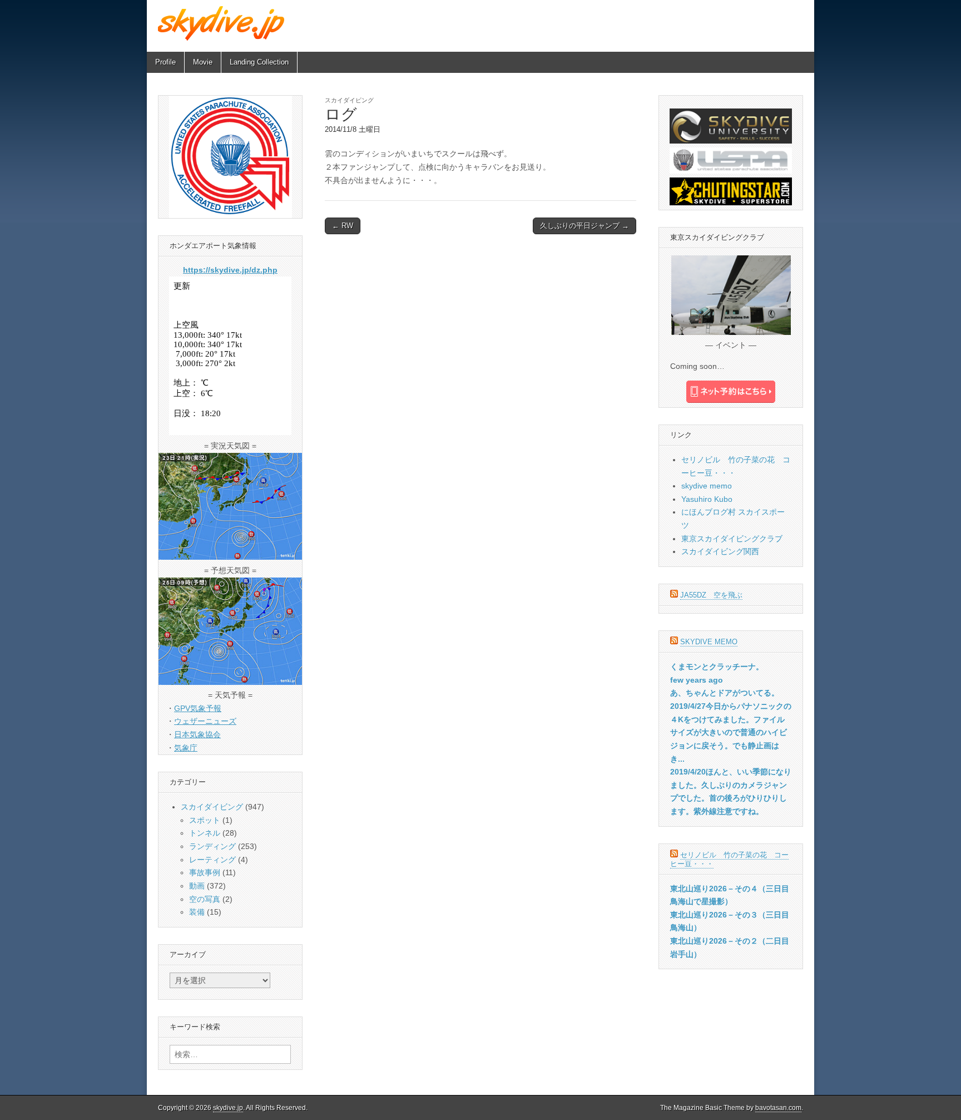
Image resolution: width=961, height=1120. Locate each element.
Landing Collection (259, 62)
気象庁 (185, 747)
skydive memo (706, 485)
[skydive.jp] (223, 23)
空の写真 (204, 899)
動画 (197, 885)
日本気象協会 (197, 734)
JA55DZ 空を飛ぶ (711, 595)
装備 (197, 911)
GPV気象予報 (197, 708)
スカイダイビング (349, 100)
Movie (202, 62)
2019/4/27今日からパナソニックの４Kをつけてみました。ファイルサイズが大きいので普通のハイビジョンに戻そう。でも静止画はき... (730, 732)
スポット (204, 820)
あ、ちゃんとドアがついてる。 (724, 692)
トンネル (204, 832)
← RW (342, 225)
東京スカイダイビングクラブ (731, 538)
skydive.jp (228, 1108)
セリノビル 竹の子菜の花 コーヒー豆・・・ (729, 859)
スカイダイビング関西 (720, 551)
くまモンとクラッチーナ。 (717, 666)
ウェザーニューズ (205, 721)
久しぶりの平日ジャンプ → (584, 225)
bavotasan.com (778, 1108)
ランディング (212, 846)
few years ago (696, 679)
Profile (165, 62)
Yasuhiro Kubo (706, 499)
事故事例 (204, 872)
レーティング (212, 859)
